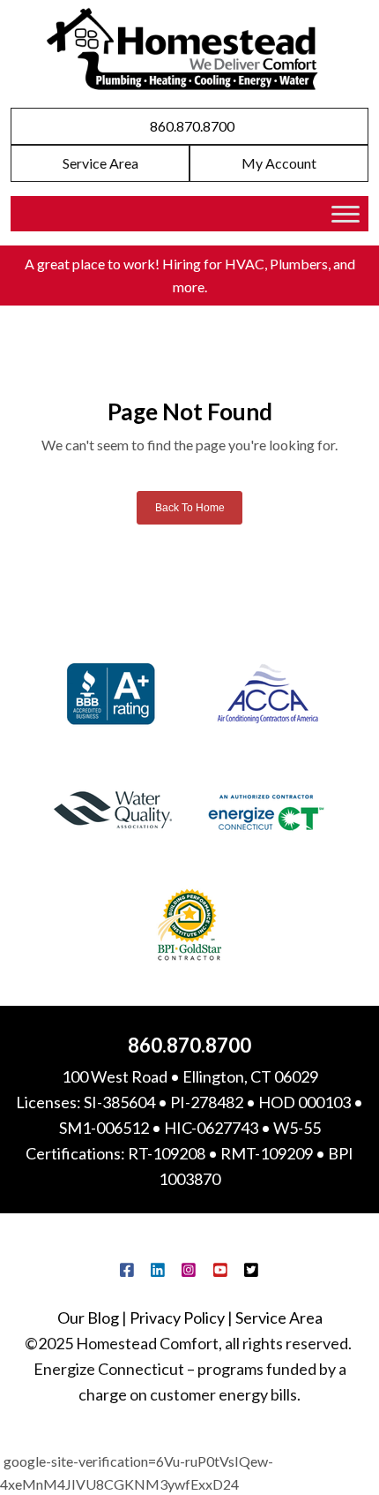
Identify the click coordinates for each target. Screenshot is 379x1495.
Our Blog (88, 1317)
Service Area (100, 163)
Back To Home (190, 508)
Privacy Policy (177, 1317)
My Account (279, 163)
